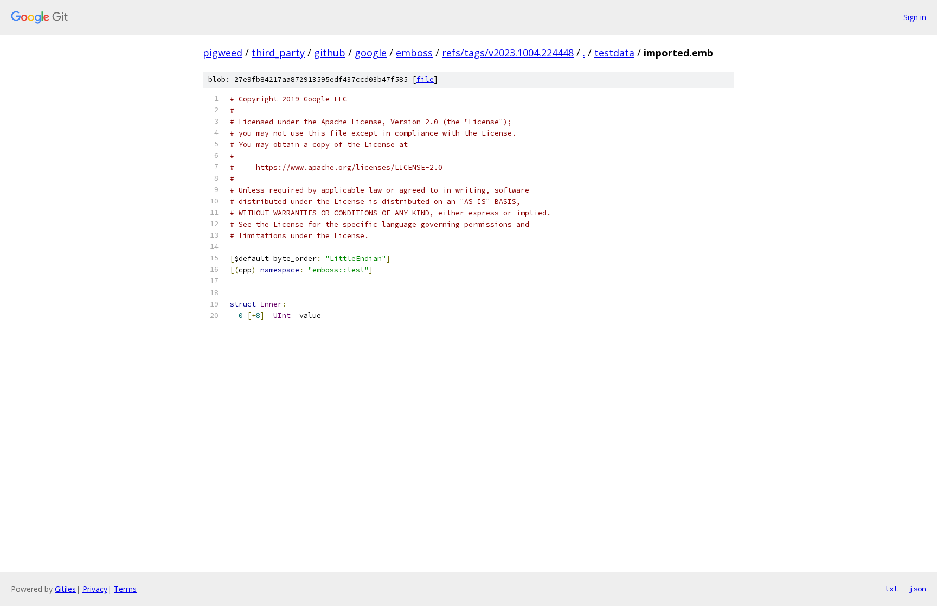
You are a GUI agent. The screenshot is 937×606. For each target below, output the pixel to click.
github (329, 52)
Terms (125, 589)
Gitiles (65, 589)
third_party (278, 52)
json (917, 589)
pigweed (222, 52)
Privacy (94, 589)
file (425, 79)
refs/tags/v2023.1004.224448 (508, 52)
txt (891, 589)
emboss (414, 52)
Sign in (914, 17)
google (371, 52)
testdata (614, 52)
